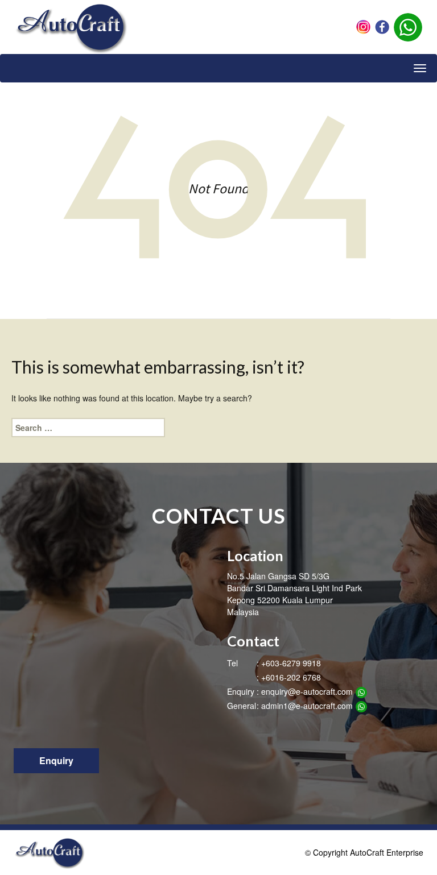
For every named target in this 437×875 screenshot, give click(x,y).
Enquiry (56, 760)
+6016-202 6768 (291, 677)
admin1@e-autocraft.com (307, 705)
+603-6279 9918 (291, 663)
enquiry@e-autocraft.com (307, 691)
